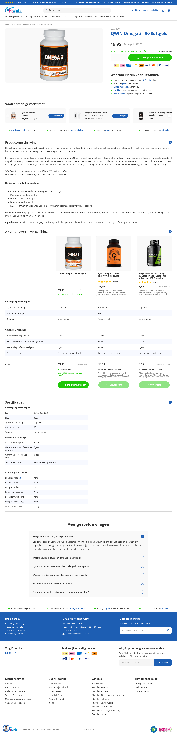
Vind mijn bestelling (15, 623)
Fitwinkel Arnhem (100, 691)
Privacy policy (46, 729)
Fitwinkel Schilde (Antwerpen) (106, 710)
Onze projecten (142, 691)
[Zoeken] (168, 630)
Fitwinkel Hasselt (100, 714)
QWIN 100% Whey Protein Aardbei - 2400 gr (160, 114)
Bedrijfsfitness (142, 687)
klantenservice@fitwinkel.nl (77, 633)
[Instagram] (10, 653)
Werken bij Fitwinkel (58, 687)
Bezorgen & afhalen (15, 627)
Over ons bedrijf (56, 683)
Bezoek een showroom (105, 17)
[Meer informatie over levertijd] (145, 51)
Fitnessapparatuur (32, 17)
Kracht (67, 17)
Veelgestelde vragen (15, 702)
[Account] (163, 10)
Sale (122, 17)
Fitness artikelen (52, 17)
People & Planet (56, 698)
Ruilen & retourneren (16, 630)
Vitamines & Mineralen (20, 24)
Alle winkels (97, 683)
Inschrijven (163, 662)
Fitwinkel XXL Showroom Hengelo (108, 695)
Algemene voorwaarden (30, 729)
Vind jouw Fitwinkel (140, 10)
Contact (9, 683)
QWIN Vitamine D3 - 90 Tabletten (32, 114)
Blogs (51, 702)
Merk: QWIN (115, 29)
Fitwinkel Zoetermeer (102, 706)
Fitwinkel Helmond (101, 698)
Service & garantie (15, 633)
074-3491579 (71, 630)
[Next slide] (169, 115)
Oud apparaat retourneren (18, 698)
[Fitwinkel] (11, 729)
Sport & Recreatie (83, 17)
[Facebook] (6, 653)
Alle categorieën (12, 17)
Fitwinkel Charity (56, 695)
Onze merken (55, 691)
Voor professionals (144, 683)
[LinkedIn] (15, 653)
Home (7, 24)
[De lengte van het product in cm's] (20, 478)
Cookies (56, 729)
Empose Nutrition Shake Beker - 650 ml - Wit (96, 114)
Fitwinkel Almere (100, 687)
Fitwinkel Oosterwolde (102, 702)
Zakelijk (154, 10)
